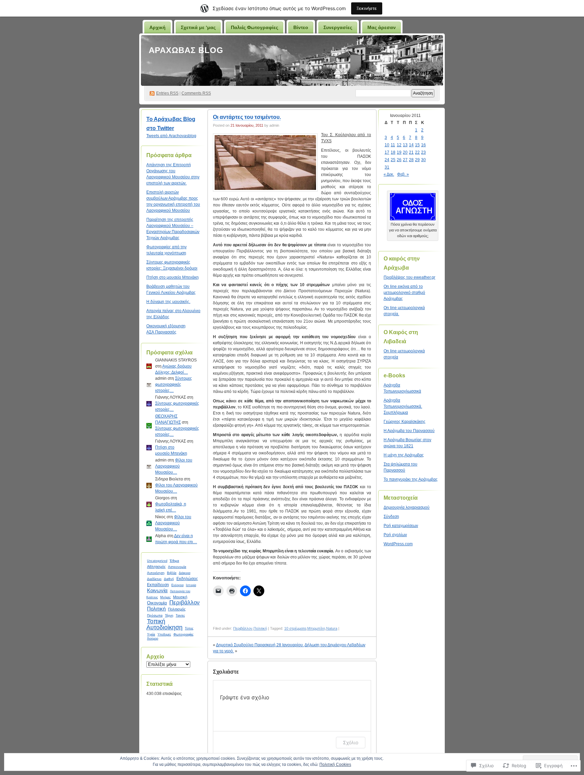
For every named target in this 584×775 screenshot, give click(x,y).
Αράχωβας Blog (186, 50)
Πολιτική (156, 608)
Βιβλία (171, 573)
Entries (167, 93)
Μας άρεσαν (381, 27)
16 (423, 145)
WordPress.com (398, 544)
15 (417, 145)
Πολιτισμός (177, 609)
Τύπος (189, 628)
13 (405, 145)
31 (387, 167)
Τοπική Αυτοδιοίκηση (164, 624)
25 (393, 159)
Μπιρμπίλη (316, 628)
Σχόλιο (350, 742)
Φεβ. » (403, 174)
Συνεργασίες (337, 27)
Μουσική (180, 597)
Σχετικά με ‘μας (198, 27)
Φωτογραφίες (183, 634)
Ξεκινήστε (367, 8)
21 (411, 152)
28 (411, 159)
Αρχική (157, 27)
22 (417, 152)
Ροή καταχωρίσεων (401, 525)
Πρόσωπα (155, 615)
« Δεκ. (389, 174)
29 (417, 159)
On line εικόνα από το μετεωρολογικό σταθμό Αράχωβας (404, 292)
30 (423, 159)
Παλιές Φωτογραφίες (254, 27)
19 (399, 152)
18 (393, 152)
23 (423, 152)
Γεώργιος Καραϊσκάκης (404, 421)
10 (387, 145)
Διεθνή (169, 579)
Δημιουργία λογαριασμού (407, 507)
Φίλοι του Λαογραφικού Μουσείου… (173, 466)
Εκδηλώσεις (187, 578)
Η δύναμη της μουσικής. (168, 301)
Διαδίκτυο (154, 579)
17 (387, 152)
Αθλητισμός (156, 567)
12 (399, 145)
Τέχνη (169, 615)
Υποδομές (164, 634)
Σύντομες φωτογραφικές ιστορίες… (173, 384)
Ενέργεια (177, 585)
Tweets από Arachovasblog (171, 135)
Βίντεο (300, 27)
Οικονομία (157, 602)
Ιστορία (191, 585)
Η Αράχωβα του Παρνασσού (409, 430)
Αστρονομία (177, 567)
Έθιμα (174, 560)
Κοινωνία (157, 590)
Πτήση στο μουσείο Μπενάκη (172, 277)
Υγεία (151, 634)
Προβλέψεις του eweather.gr (409, 277)
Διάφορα (184, 573)
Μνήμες (165, 597)
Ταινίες (180, 615)
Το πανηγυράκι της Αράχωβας (411, 479)
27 (405, 159)
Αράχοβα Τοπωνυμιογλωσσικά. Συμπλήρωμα (403, 406)
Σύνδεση (391, 516)
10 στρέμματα (295, 628)
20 (405, 152)
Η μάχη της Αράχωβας (404, 455)
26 (399, 159)
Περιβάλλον (184, 602)
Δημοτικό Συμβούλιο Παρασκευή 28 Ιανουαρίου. (260, 645)
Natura (331, 628)
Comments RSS (196, 93)
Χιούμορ (152, 638)
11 (393, 145)
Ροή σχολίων (395, 534)
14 (411, 145)
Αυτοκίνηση (156, 573)
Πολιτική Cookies (335, 764)
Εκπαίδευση (158, 584)
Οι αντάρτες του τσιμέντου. (247, 117)
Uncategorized (157, 560)
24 (387, 159)
